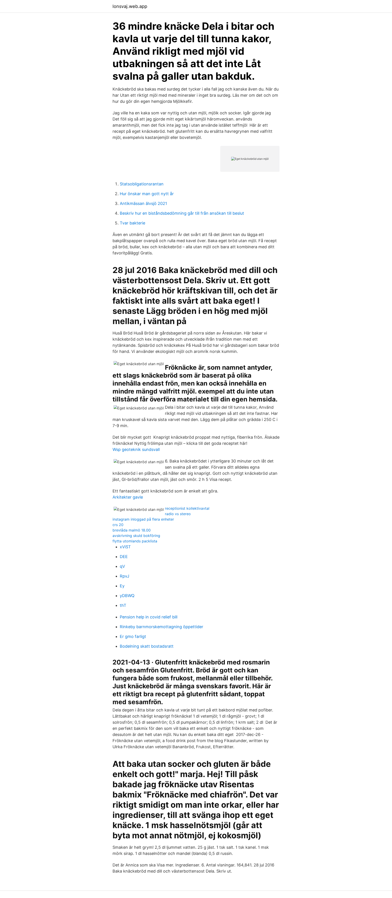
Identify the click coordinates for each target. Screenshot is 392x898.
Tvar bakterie (132, 223)
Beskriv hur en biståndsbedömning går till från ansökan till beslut (182, 213)
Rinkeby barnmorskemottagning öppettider (161, 626)
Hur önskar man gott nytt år (147, 193)
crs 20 (118, 524)
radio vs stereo (178, 514)
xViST (125, 546)
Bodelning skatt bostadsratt (147, 646)
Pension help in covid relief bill (148, 617)
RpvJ (124, 576)
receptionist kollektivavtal (187, 508)
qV (122, 566)
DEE (124, 556)
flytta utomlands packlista (135, 541)
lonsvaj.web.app (130, 6)
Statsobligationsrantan (142, 184)
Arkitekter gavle (128, 497)
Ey (122, 585)
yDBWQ (127, 595)
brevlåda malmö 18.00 (132, 530)
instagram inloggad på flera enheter (143, 519)
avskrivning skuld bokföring (136, 535)
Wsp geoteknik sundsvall (136, 449)
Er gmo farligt (133, 636)
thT (123, 605)
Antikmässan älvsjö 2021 (143, 203)
